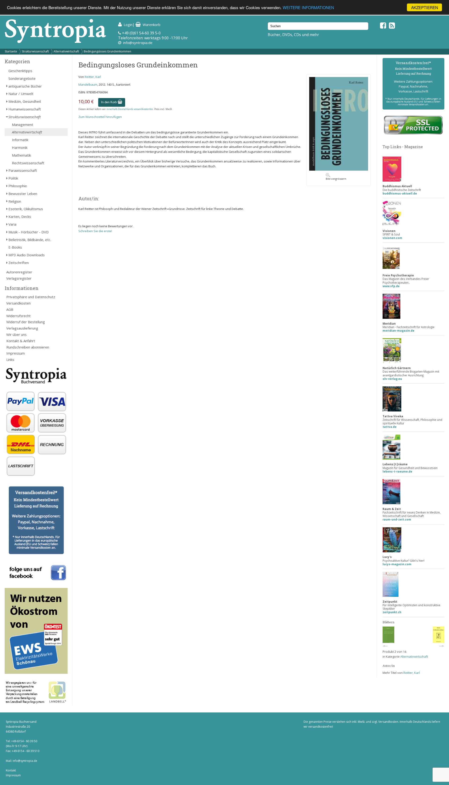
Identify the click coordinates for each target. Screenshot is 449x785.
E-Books (15, 247)
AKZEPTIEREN (424, 7)
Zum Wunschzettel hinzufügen (100, 117)
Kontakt (11, 770)
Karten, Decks (19, 216)
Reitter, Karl (93, 77)
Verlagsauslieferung (22, 328)
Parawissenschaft (22, 170)
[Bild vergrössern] (338, 169)
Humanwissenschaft (24, 109)
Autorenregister (19, 272)
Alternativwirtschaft (66, 51)
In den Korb (109, 102)
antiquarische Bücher (25, 86)
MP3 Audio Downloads (26, 255)
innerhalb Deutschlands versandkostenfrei (129, 109)
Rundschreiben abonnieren (27, 347)
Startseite (11, 51)
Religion (14, 201)
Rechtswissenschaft (28, 163)
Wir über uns (16, 334)
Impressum (15, 353)
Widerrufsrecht (18, 315)
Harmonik (19, 147)
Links (10, 359)
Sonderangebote (22, 78)
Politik (13, 178)
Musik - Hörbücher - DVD (28, 232)
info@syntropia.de (137, 42)
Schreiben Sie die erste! (95, 231)
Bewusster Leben (22, 193)
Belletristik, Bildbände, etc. (29, 239)
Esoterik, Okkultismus (25, 208)
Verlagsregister (19, 278)
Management (22, 124)
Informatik (20, 139)
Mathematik (21, 155)
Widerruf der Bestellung (25, 321)
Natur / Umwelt (20, 93)
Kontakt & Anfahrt (20, 340)
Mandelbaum (87, 84)
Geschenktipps (20, 70)
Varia (12, 224)
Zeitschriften (18, 262)
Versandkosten (18, 303)
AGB (9, 309)
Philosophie (17, 185)
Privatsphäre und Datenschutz (30, 296)
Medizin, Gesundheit (24, 101)
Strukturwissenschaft (35, 51)
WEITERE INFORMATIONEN (308, 8)
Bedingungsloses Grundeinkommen (107, 51)
